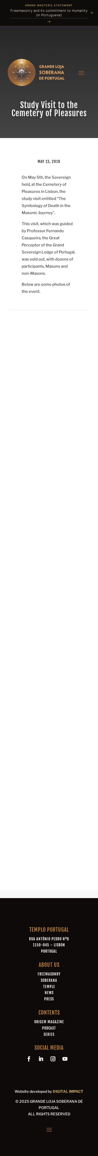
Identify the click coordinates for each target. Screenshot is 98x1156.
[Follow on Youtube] (65, 1059)
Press (49, 999)
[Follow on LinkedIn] (41, 1059)
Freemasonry (49, 974)
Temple (49, 986)
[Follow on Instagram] (53, 1059)
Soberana (49, 980)
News (49, 992)
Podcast (49, 1028)
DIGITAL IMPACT (68, 1091)
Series (49, 1034)
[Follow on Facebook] (29, 1059)
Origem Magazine (49, 1022)
